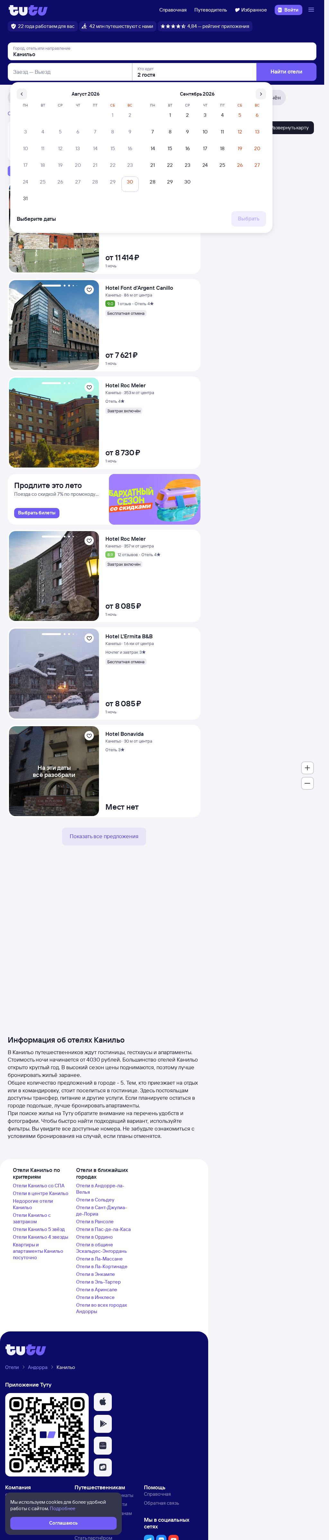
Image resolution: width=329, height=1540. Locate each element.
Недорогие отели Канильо (33, 1204)
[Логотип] (28, 10)
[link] (36, 513)
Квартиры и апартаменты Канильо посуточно (38, 1251)
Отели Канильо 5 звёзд (39, 1229)
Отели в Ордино (94, 1237)
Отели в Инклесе (95, 1297)
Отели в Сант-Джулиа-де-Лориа (101, 1210)
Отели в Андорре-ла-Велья (100, 1189)
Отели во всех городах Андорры (101, 1308)
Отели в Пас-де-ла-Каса (103, 1229)
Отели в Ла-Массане (99, 1259)
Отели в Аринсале (96, 1289)
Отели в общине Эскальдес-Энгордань (101, 1248)
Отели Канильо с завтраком (32, 1218)
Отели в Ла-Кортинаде (102, 1266)
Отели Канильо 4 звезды (40, 1237)
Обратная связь (161, 1503)
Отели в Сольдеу (95, 1200)
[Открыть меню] (311, 10)
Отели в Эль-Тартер (98, 1282)
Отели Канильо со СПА (39, 1186)
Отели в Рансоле (95, 1221)
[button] (103, 1402)
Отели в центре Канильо (40, 1193)
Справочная (173, 10)
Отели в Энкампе (95, 1274)
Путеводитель (210, 10)
